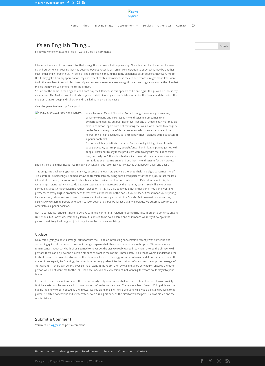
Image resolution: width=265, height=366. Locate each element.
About (86, 25)
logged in (56, 325)
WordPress (96, 361)
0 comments (103, 51)
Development (126, 25)
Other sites (164, 25)
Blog (90, 51)
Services (148, 25)
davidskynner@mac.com (53, 51)
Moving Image (104, 25)
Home (74, 25)
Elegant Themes (61, 361)
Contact (181, 25)
